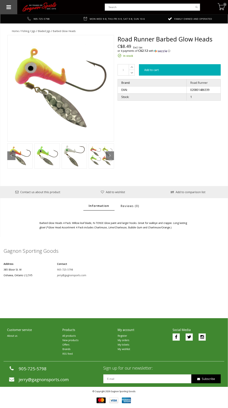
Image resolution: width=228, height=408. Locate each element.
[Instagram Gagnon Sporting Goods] (202, 337)
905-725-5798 (65, 269)
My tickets (123, 344)
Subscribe (208, 379)
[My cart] (221, 7)
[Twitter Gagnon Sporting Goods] (189, 337)
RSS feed (67, 353)
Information (99, 206)
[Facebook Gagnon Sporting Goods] (176, 337)
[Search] (196, 7)
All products (69, 335)
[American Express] (126, 400)
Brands (66, 349)
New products (70, 340)
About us (12, 335)
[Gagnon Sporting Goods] (61, 7)
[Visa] (113, 400)
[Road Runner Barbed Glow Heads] (60, 88)
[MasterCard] (101, 400)
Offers (65, 344)
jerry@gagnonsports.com (71, 275)
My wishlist (124, 349)
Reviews (130, 206)
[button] (169, 51)
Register (122, 335)
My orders (123, 340)
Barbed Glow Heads (64, 31)
